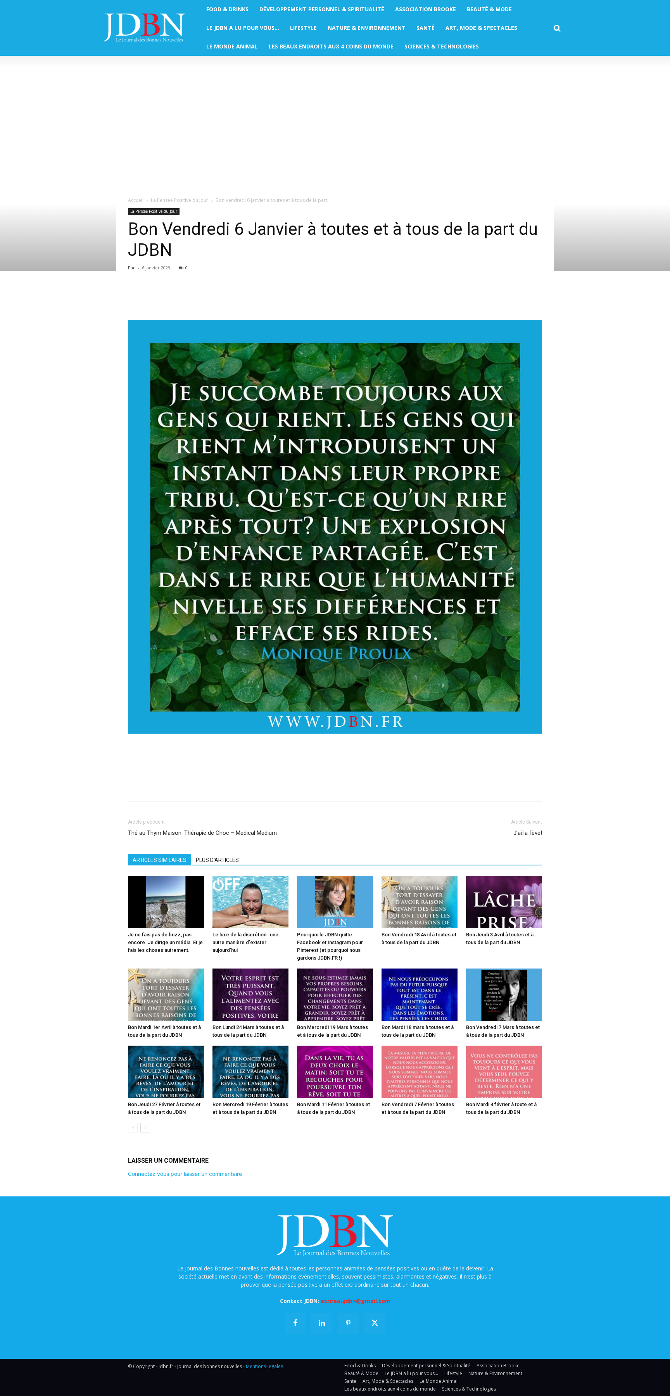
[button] (557, 28)
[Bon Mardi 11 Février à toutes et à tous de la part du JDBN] (335, 1072)
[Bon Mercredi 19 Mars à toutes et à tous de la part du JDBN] (335, 995)
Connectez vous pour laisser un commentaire (185, 1173)
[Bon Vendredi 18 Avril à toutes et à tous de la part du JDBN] (420, 902)
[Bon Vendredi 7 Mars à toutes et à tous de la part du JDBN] (504, 995)
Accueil (135, 200)
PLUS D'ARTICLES (217, 860)
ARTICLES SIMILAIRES (159, 860)
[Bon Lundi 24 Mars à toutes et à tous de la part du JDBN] (250, 995)
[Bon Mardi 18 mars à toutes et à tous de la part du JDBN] (420, 995)
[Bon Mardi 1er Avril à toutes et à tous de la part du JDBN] (166, 995)
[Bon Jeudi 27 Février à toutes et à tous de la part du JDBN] (166, 1072)
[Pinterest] (171, 297)
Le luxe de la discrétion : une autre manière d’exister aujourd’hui (245, 942)
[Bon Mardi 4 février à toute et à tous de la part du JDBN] (504, 1072)
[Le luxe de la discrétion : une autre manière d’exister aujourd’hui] (250, 902)
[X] (153, 297)
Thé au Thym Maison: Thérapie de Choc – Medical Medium (202, 832)
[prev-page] (133, 1127)
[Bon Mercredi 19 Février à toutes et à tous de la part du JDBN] (250, 1072)
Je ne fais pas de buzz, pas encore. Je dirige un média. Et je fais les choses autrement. (165, 942)
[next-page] (145, 1127)
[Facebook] (135, 297)
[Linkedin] (207, 297)
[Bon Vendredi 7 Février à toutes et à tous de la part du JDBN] (420, 1072)
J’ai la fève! (527, 832)
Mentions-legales (264, 1366)
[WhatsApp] (189, 297)
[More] (225, 297)
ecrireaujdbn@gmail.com (355, 1301)
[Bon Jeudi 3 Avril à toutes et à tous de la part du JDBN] (504, 902)
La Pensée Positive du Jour (179, 200)
